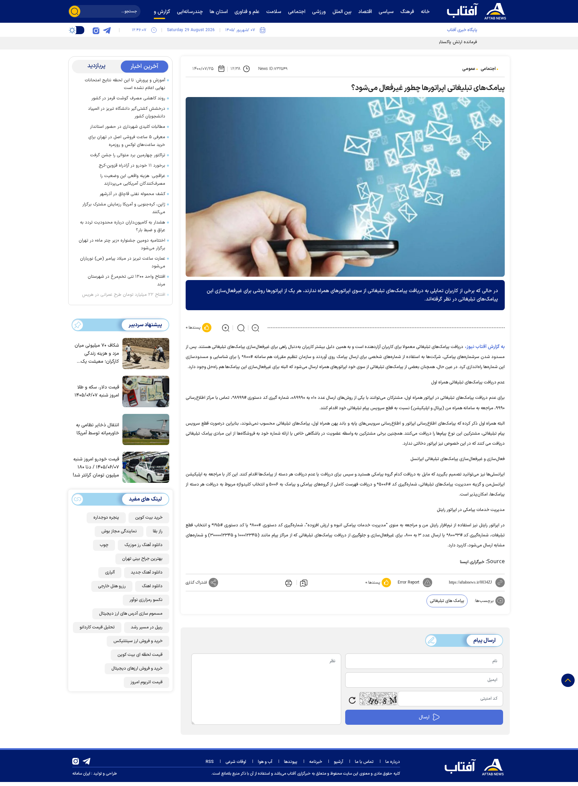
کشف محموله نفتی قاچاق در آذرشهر (131, 194)
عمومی (468, 69)
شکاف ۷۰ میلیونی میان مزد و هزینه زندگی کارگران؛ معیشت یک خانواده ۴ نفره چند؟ (97, 354)
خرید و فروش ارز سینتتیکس (138, 641)
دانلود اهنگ (152, 586)
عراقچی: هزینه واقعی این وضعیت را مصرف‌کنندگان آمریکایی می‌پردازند (132, 180)
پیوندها (290, 762)
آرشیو (338, 762)
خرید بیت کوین (149, 517)
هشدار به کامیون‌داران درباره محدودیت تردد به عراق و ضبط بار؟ (122, 226)
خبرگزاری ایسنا (472, 562)
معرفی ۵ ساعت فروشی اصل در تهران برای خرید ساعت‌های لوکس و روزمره (126, 141)
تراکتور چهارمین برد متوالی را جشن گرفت (127, 155)
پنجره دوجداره (106, 517)
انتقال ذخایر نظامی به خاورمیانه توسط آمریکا (97, 429)
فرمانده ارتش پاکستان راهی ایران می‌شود (439, 42)
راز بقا (158, 531)
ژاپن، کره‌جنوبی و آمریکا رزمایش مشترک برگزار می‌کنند (123, 208)
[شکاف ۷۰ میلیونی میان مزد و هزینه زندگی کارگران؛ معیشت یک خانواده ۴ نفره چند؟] (144, 353)
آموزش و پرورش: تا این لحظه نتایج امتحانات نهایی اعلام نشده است (125, 84)
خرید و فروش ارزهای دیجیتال (137, 668)
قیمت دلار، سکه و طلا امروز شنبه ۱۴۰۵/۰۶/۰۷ (97, 391)
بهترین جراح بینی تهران (142, 558)
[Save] (304, 583)
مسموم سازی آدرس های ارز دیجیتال (131, 613)
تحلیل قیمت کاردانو (97, 627)
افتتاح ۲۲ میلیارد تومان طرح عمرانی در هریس (123, 294)
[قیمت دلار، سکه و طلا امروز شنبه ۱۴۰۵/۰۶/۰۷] (144, 391)
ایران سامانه (81, 774)
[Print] (288, 583)
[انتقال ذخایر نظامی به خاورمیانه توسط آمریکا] (144, 429)
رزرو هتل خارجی (112, 586)
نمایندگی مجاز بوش (119, 531)
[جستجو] (74, 11)
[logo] (478, 10)
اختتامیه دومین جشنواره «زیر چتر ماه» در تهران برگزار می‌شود (122, 244)
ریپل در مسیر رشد (147, 627)
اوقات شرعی (235, 762)
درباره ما (392, 762)
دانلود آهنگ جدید (147, 572)
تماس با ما (364, 762)
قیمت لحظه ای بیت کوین (140, 654)
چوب (104, 545)
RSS (210, 762)
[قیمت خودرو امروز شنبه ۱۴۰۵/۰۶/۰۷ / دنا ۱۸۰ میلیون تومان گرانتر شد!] (144, 466)
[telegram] (107, 30)
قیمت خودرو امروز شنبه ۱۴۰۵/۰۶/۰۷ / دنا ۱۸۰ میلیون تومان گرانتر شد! (96, 467)
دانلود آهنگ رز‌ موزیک (143, 545)
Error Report (408, 583)
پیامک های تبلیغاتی (447, 601)
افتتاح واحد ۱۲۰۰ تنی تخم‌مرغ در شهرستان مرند (126, 280)
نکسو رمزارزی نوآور (146, 600)
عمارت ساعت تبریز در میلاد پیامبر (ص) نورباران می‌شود (122, 262)
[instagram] (96, 30)
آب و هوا (265, 762)
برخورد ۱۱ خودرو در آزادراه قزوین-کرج (132, 165)
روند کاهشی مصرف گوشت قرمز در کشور (128, 98)
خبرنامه (315, 762)
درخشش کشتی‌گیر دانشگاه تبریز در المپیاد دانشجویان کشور (126, 112)
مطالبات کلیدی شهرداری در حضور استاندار (127, 126)
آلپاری (110, 572)
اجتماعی (488, 69)
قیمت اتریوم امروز (146, 682)
